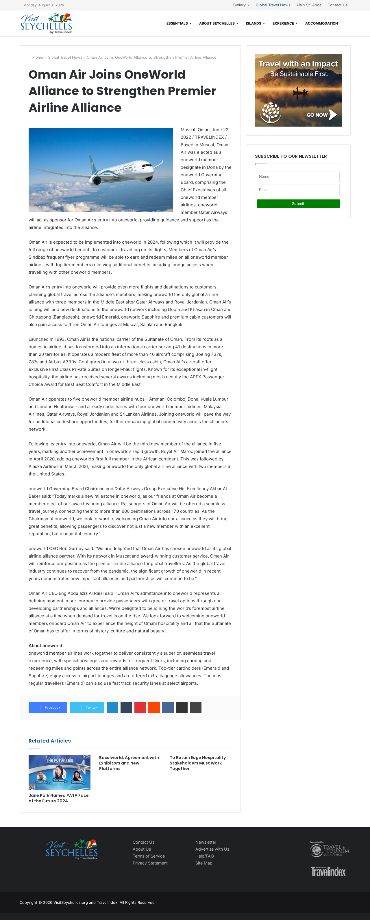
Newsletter (205, 842)
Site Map (203, 862)
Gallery (239, 5)
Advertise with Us (212, 849)
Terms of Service (149, 856)
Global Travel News (273, 5)
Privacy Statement (150, 862)
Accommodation (321, 23)
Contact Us (338, 5)
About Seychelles (217, 23)
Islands (253, 23)
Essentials (177, 23)
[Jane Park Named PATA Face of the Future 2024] (59, 772)
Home (37, 57)
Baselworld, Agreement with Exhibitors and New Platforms (129, 763)
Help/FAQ (204, 856)
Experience (283, 23)
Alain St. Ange (309, 5)
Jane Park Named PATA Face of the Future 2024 (59, 798)
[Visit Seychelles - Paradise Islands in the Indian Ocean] (46, 23)
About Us (142, 849)
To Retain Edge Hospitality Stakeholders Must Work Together (198, 763)
